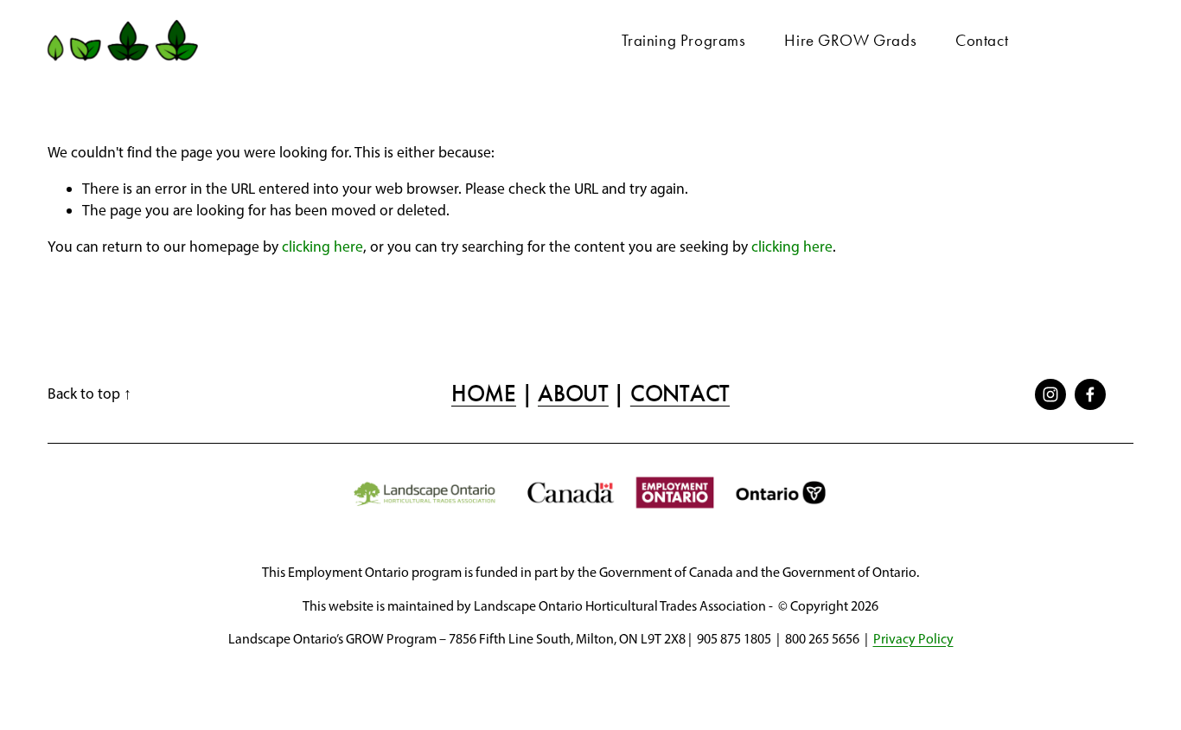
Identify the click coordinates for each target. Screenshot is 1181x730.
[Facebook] (1090, 394)
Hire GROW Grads (850, 40)
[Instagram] (1050, 394)
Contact (981, 40)
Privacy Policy (913, 639)
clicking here (322, 246)
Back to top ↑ (89, 393)
